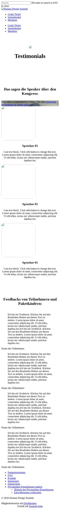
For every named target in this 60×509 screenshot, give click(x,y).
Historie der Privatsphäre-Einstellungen (34, 489)
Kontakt (12, 478)
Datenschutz (14, 484)
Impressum (13, 481)
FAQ (10, 475)
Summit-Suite (36, 506)
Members (12, 31)
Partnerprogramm (16, 472)
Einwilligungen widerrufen (27, 492)
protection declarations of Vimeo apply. (28, 103)
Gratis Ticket (14, 25)
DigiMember (30, 503)
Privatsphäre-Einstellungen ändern (25, 486)
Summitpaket (14, 28)
